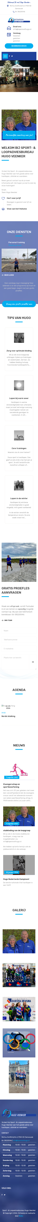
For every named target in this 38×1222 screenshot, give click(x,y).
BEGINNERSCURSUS (19, 46)
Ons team (8, 620)
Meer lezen (28, 254)
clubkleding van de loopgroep (16, 830)
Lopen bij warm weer (19, 398)
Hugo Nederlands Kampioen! (16, 879)
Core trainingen (19, 448)
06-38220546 (20, 12)
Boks (21, 1216)
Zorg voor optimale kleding (19, 351)
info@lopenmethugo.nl (22, 29)
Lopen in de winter (19, 498)
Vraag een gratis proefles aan (19, 303)
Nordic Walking (8, 716)
